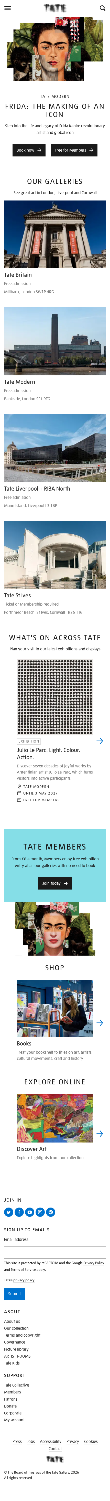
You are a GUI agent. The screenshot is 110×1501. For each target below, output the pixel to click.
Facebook (20, 1216)
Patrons (10, 1399)
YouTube (30, 1216)
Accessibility (50, 1441)
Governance (14, 1342)
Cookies (91, 1441)
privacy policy (24, 1280)
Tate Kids (12, 1363)
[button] (102, 8)
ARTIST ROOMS (17, 1356)
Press (17, 1441)
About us (12, 1321)
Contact (55, 1448)
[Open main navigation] (21, 8)
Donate (10, 1406)
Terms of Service (23, 1269)
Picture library (16, 1349)
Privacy (73, 1441)
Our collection (16, 1328)
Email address (16, 1239)
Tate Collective (16, 1385)
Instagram (41, 1216)
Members (12, 1392)
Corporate (12, 1413)
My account (14, 1420)
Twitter (9, 1216)
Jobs (31, 1441)
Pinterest (51, 1216)
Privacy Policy (93, 1263)
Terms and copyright (22, 1335)
